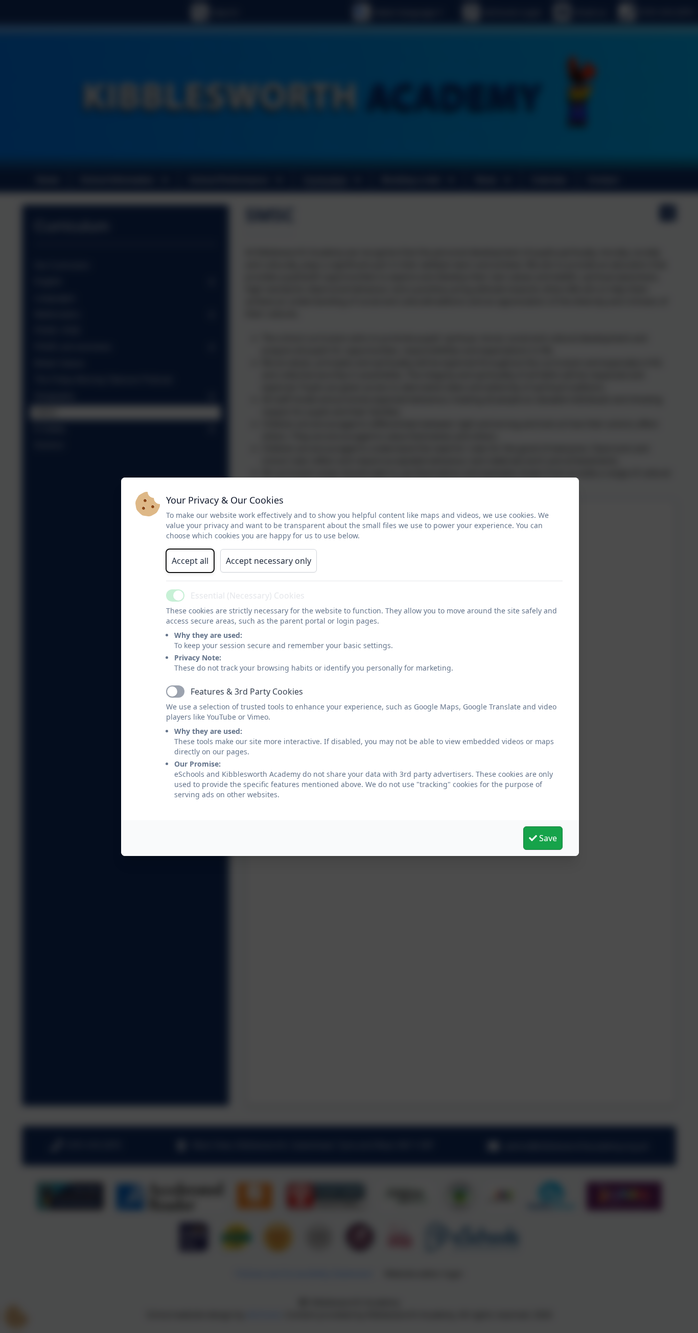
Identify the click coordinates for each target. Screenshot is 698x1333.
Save (547, 838)
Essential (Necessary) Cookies (248, 595)
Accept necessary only (268, 560)
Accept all (190, 560)
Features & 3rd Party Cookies (247, 691)
